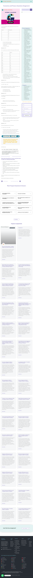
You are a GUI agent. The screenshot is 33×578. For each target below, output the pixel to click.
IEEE (17, 149)
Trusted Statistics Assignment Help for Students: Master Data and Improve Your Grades (24, 284)
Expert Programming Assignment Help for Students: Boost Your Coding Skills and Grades (24, 324)
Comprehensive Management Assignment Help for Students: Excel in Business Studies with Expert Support (27, 56)
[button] (8, 194)
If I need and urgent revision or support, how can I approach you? (8, 203)
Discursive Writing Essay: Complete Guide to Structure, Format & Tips (27, 30)
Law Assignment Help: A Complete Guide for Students (24, 362)
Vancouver (10, 149)
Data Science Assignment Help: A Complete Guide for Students (7, 435)
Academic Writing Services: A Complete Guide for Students (23, 473)
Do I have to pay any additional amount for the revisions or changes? (23, 203)
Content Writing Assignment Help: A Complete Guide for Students (24, 509)
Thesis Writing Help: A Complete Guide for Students (23, 491)
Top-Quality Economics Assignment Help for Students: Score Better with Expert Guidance (24, 342)
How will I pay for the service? (23, 212)
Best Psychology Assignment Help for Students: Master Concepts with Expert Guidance (8, 304)
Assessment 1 (20, 227)
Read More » (3, 259)
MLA (4, 149)
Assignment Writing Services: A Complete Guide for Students (7, 454)
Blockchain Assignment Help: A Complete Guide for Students (23, 417)
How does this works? (22, 193)
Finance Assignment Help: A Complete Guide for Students (23, 381)
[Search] (31, 10)
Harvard (7, 149)
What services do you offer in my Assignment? (8, 198)
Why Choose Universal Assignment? (6, 193)
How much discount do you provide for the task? (7, 212)
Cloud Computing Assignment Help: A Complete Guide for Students (8, 417)
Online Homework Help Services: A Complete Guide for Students (8, 491)
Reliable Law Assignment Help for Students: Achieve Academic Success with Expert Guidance (8, 324)
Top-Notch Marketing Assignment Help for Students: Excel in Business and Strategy (24, 265)
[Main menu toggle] (31, 1)
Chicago (14, 149)
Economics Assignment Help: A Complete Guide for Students (27, 77)
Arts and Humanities (26, 86)
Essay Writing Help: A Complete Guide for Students (7, 509)
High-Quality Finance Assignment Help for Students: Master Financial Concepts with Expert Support (8, 265)
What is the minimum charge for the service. (23, 208)
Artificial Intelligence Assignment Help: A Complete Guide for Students (24, 435)
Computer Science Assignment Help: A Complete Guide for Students (8, 399)
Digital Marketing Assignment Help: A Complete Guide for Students (24, 399)
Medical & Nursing (26, 94)
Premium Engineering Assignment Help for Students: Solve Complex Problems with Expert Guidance (27, 43)
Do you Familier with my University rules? (6, 207)
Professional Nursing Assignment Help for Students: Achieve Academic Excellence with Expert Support (27, 69)
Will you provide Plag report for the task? (24, 198)
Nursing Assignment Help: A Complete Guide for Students (7, 381)
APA (2, 149)
